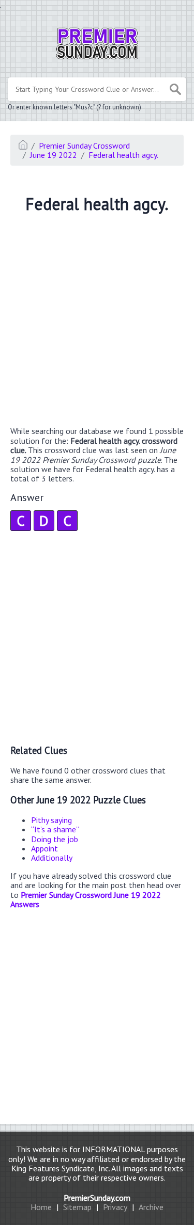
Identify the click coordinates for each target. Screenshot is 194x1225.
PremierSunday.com (97, 1197)
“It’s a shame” (55, 829)
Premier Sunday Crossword (84, 145)
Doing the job (54, 839)
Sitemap (77, 1207)
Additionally (51, 857)
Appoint (44, 848)
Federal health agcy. (123, 155)
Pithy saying (51, 820)
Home (41, 1207)
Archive (151, 1207)
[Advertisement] (97, 321)
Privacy (115, 1207)
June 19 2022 (53, 155)
